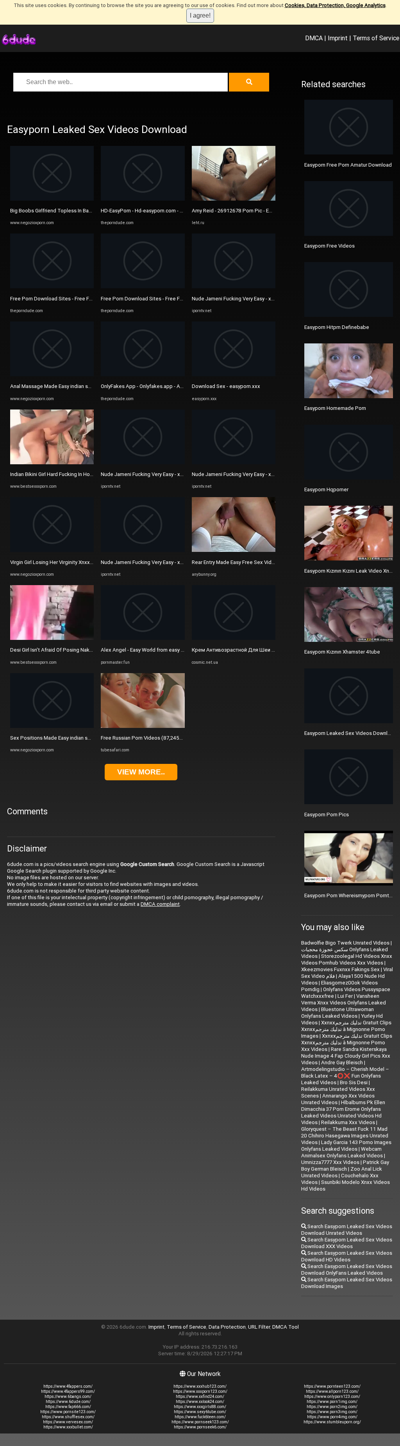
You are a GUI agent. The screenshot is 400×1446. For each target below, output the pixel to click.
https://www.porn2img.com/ (332, 1406)
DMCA (314, 38)
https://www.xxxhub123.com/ (200, 1386)
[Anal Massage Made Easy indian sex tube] (52, 374)
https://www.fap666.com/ (68, 1406)
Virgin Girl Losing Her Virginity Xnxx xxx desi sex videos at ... (79, 562)
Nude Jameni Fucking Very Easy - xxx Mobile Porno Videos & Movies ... (182, 474)
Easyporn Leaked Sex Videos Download (350, 733)
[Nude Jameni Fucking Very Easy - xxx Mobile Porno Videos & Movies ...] (142, 462)
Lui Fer (345, 996)
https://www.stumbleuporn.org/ (332, 1421)
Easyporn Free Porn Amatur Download (348, 165)
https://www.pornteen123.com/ (332, 1386)
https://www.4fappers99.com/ (68, 1391)
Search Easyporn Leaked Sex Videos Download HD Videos (346, 1256)
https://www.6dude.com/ (68, 1401)
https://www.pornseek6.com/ (200, 1427)
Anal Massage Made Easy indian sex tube (58, 386)
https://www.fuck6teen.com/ (200, 1416)
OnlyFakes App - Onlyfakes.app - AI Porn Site (152, 386)
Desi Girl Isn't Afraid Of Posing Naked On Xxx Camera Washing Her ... (88, 650)
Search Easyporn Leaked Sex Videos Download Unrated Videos (346, 1229)
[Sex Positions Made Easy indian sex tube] (52, 726)
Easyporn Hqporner (326, 489)
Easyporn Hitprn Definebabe (336, 327)
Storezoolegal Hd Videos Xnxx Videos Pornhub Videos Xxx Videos (346, 959)
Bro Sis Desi (354, 1082)
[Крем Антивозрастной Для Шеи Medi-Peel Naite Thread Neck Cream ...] (233, 638)
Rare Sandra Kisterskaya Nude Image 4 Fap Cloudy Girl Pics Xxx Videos (345, 1056)
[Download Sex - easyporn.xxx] (233, 374)
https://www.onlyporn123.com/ (332, 1396)
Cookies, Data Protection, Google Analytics (335, 5)
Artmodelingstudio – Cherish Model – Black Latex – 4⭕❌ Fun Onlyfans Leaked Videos (345, 1076)
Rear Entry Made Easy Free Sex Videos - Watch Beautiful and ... (264, 562)
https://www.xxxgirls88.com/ (200, 1406)
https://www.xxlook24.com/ (200, 1401)
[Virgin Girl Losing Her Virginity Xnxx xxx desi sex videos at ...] (52, 550)
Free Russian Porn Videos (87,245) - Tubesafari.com (161, 738)
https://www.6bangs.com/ (68, 1396)
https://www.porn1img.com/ (332, 1401)
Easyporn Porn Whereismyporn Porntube (351, 895)
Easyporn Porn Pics (326, 814)
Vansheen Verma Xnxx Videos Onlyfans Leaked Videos (343, 1003)
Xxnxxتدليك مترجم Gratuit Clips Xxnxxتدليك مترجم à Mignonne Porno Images (346, 1029)
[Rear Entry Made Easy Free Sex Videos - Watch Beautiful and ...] (233, 550)
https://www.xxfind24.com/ (200, 1396)
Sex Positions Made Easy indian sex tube (57, 738)
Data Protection (227, 1327)
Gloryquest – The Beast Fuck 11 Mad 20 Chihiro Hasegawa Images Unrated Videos (344, 1136)
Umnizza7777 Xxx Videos (330, 1162)
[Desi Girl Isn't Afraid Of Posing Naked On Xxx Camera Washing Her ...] (52, 638)
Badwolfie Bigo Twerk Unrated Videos (345, 942)
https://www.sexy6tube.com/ (200, 1411)
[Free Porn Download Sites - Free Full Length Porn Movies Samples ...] (52, 286)
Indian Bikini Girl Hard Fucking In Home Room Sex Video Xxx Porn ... (87, 474)
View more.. (141, 772)
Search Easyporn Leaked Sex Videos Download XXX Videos (346, 1243)
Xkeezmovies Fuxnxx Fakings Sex (340, 969)
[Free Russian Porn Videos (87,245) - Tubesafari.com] (142, 726)
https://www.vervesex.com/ (68, 1421)
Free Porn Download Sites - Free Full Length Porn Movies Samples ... (89, 298)
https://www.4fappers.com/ (68, 1386)
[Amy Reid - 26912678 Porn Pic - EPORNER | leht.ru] (233, 199)
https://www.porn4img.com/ (332, 1416)
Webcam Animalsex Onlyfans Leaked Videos (342, 1152)
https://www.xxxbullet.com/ (68, 1427)
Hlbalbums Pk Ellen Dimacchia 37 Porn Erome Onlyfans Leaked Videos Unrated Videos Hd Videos (343, 1112)
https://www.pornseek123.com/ (200, 1421)
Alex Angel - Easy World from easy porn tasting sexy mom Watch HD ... (182, 650)
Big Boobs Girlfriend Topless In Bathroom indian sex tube (76, 210)
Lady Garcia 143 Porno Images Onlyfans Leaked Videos (346, 1145)
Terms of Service (376, 38)
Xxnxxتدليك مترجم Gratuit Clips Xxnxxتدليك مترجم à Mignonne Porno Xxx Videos (346, 1043)
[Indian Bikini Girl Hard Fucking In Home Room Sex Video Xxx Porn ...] (52, 462)
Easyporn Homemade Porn (335, 408)
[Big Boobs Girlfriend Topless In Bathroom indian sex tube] (52, 199)
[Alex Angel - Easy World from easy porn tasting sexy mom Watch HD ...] (142, 638)
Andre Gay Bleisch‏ (342, 1062)
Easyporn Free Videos (329, 245)
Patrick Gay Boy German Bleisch (345, 1165)
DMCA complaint (160, 904)
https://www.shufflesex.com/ (68, 1416)
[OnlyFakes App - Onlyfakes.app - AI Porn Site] (142, 374)
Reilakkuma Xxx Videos (348, 1122)
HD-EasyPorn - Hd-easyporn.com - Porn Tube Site (157, 210)
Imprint (338, 38)
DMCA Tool (285, 1327)
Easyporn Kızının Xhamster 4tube (342, 651)
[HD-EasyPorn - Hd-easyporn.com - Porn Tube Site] (142, 199)
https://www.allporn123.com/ (332, 1391)
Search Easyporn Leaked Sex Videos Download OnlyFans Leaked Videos (346, 1269)
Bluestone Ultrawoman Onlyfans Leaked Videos (337, 1012)
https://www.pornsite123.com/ (68, 1411)
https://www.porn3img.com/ (332, 1411)
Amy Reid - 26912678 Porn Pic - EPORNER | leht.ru (249, 210)
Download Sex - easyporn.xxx (226, 386)
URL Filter (259, 1327)
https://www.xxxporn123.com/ (200, 1391)
